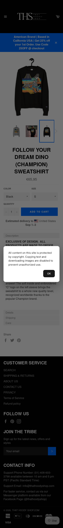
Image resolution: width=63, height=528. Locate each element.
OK (49, 273)
